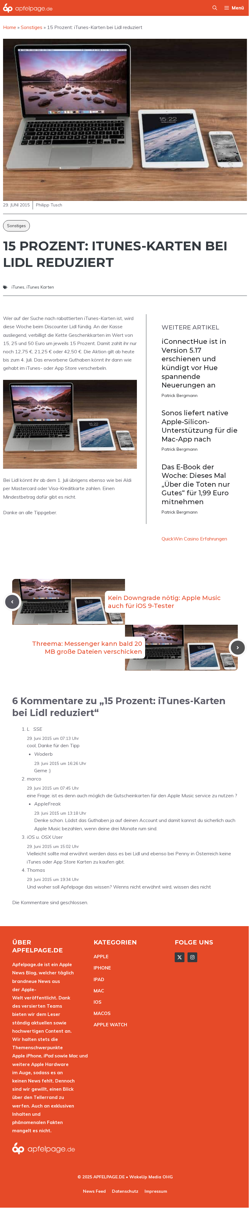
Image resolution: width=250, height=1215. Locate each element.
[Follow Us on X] (179, 957)
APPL (100, 956)
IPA (97, 979)
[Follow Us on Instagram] (192, 957)
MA (97, 991)
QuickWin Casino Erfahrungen (194, 539)
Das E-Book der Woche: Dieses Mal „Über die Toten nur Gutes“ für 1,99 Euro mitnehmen (196, 484)
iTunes (18, 287)
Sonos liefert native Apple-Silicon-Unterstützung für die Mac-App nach (200, 426)
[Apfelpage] (28, 8)
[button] (215, 8)
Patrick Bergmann (180, 395)
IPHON (101, 968)
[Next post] (238, 647)
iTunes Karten (40, 287)
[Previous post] (12, 602)
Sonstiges (16, 225)
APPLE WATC (109, 1025)
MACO (101, 1013)
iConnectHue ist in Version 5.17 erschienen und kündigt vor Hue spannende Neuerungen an (194, 363)
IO (96, 1002)
